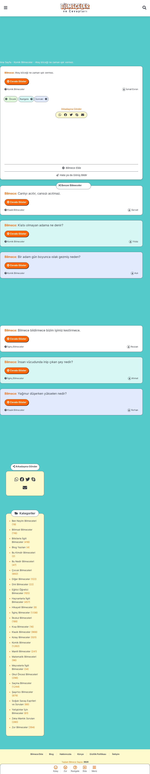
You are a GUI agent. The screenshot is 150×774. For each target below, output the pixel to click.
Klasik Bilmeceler (15, 209)
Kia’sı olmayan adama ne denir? (40, 225)
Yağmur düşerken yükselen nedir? (42, 393)
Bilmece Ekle (73, 167)
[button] (60, 115)
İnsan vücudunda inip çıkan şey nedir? (45, 362)
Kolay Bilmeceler (21, 637)
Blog (51, 754)
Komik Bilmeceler (23, 62)
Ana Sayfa (5, 62)
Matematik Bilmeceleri (24, 656)
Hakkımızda (65, 754)
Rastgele (25, 99)
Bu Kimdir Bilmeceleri (23, 552)
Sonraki (40, 99)
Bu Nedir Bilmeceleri (23, 561)
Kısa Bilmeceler (20, 626)
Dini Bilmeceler (20, 584)
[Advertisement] (75, 38)
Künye (80, 754)
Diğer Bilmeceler (21, 579)
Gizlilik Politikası (98, 754)
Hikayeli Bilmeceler (22, 607)
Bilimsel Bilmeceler (22, 529)
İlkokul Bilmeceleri (22, 617)
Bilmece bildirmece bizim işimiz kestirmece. (48, 330)
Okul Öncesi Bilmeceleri (25, 674)
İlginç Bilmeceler (15, 346)
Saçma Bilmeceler (21, 683)
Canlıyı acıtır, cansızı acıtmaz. (38, 193)
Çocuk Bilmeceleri (22, 570)
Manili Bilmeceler (21, 651)
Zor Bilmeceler (20, 727)
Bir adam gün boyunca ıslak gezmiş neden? (48, 257)
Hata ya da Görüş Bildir (73, 175)
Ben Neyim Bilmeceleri (24, 520)
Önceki (11, 99)
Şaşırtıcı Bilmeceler (22, 691)
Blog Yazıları (19, 547)
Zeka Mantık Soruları (23, 718)
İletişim (116, 754)
